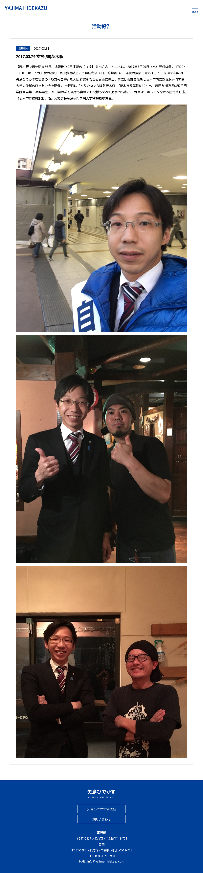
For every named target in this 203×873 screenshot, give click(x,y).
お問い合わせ (101, 819)
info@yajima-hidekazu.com (105, 861)
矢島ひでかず (101, 793)
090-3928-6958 (105, 856)
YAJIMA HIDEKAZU (26, 7)
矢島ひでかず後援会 (101, 808)
